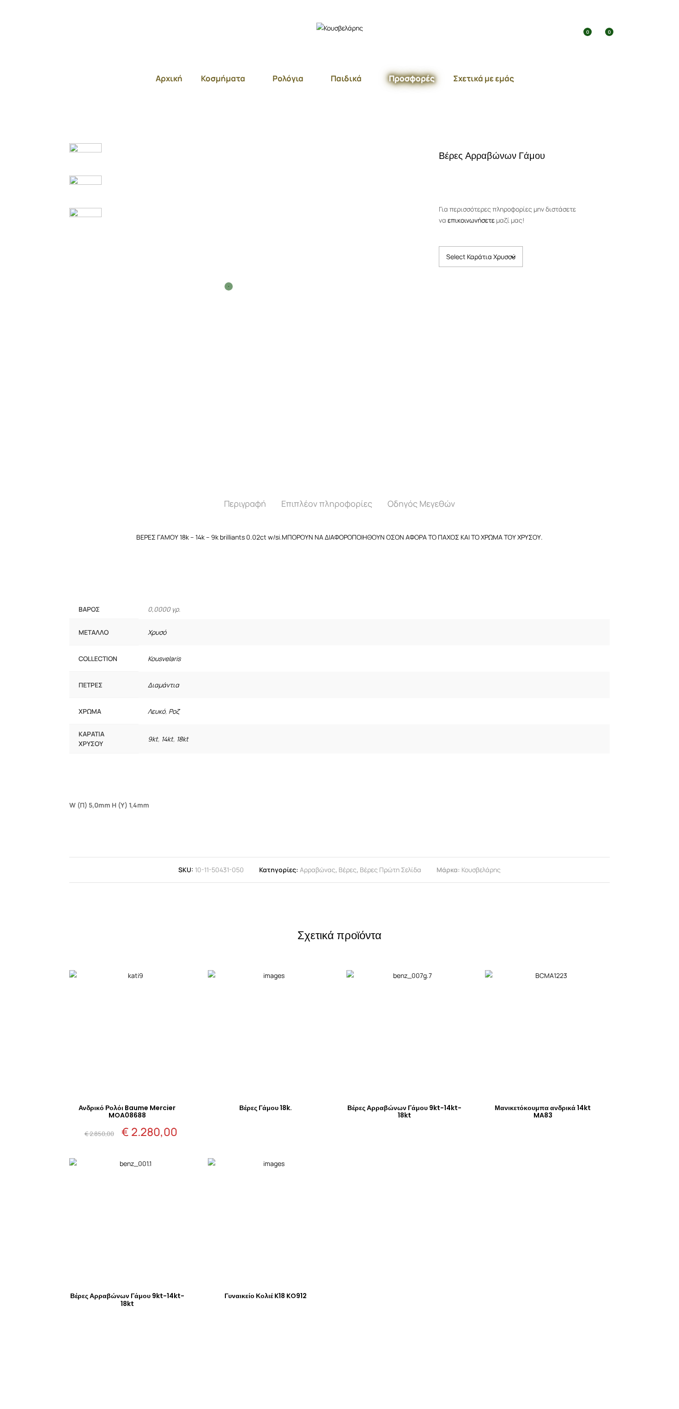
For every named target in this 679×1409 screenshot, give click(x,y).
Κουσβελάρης (481, 869)
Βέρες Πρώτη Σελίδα (390, 869)
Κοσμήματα (223, 78)
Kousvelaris (164, 658)
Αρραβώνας (317, 869)
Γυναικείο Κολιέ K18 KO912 (265, 1295)
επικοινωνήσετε (471, 220)
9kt (153, 739)
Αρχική (169, 78)
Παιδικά (346, 78)
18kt (182, 739)
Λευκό (156, 711)
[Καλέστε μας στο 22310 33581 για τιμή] (478, 176)
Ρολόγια (288, 78)
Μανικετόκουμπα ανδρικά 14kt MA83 (543, 1111)
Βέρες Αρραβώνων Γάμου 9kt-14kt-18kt (404, 1111)
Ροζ (174, 711)
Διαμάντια (163, 684)
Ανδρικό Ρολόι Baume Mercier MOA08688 (127, 1111)
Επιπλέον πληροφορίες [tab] (326, 503)
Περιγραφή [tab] (245, 503)
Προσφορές (412, 78)
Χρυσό (157, 632)
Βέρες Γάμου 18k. (265, 1107)
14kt (167, 739)
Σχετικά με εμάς (483, 78)
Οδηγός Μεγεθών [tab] (421, 503)
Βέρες (348, 869)
